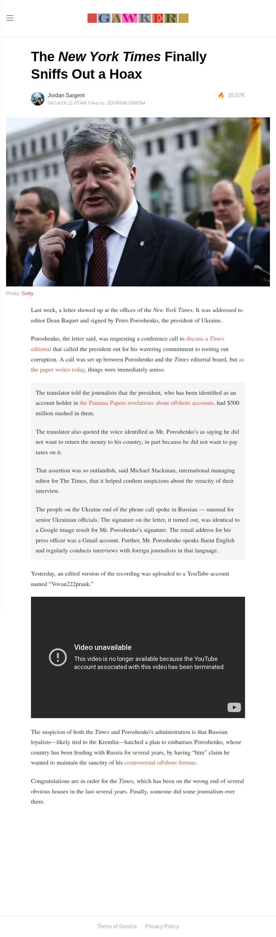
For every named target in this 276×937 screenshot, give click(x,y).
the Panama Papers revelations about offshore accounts (146, 402)
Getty (28, 293)
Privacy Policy (162, 926)
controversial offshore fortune (160, 762)
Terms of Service (117, 926)
